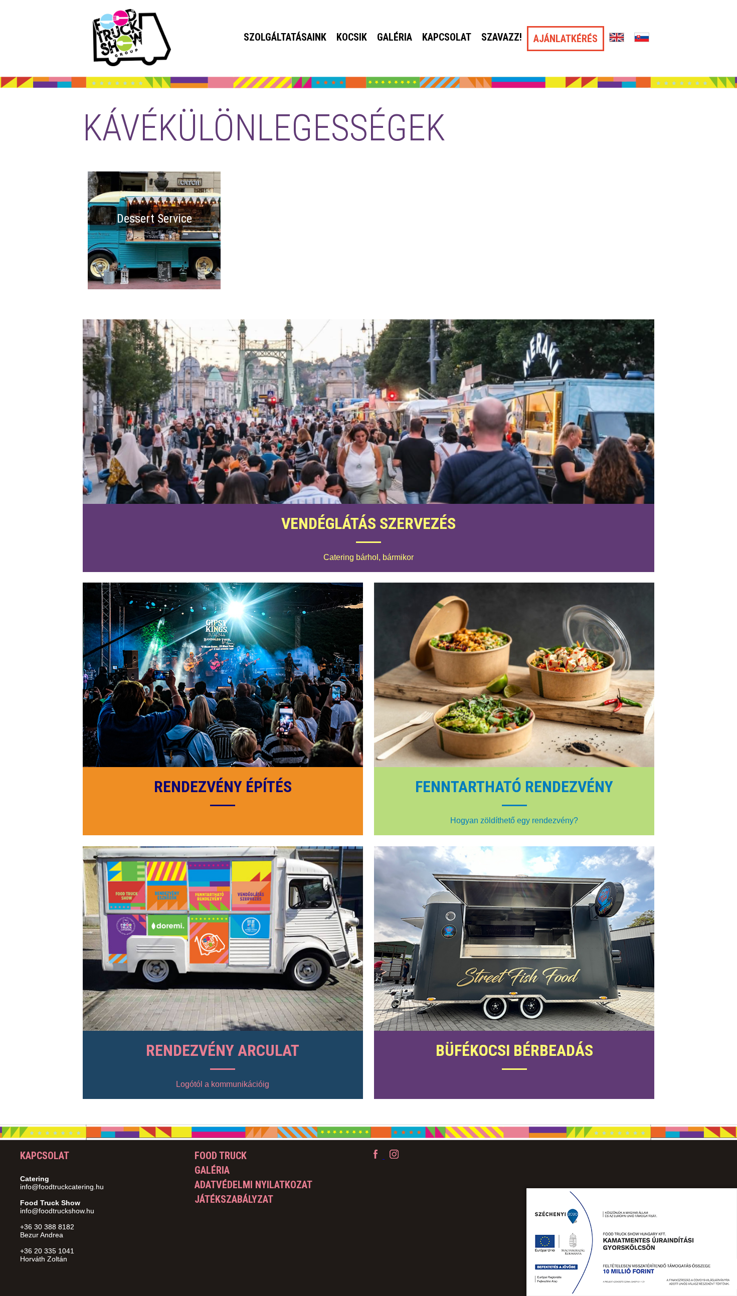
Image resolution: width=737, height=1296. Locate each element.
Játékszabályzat (234, 1199)
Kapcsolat (446, 37)
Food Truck (221, 1156)
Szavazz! (501, 37)
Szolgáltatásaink (285, 37)
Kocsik (351, 37)
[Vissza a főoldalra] (132, 38)
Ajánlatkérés (565, 39)
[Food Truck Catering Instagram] (394, 1156)
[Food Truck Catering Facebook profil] (376, 1156)
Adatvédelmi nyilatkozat (253, 1185)
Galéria (394, 37)
